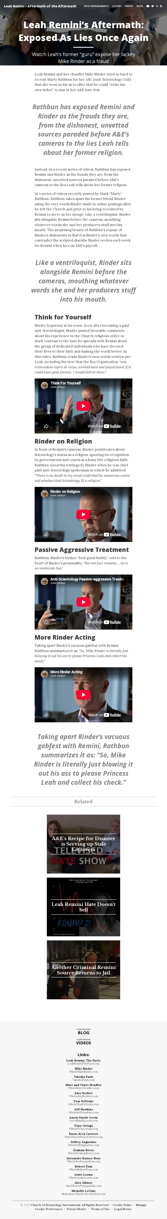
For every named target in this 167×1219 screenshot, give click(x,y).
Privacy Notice (77, 1209)
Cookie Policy (122, 1205)
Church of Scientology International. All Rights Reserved (69, 1205)
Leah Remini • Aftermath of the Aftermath (34, 6)
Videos (129, 6)
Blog (140, 6)
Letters (116, 6)
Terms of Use (100, 1209)
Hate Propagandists (96, 6)
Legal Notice (123, 1209)
